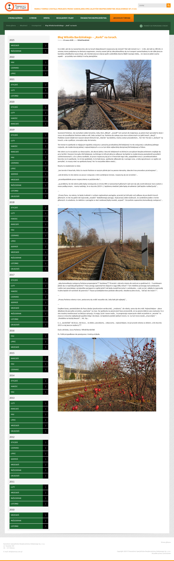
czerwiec (15, 68)
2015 (12, 353)
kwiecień (15, 124)
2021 (12, 79)
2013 (12, 398)
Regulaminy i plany (65, 18)
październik (16, 51)
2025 (12, 40)
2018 (12, 202)
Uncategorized (36, 25)
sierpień (14, 174)
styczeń (14, 85)
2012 (12, 437)
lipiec (13, 74)
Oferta (46, 18)
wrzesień (15, 46)
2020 (12, 102)
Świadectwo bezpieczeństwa (93, 18)
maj (12, 62)
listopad (14, 96)
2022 (12, 57)
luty (13, 90)
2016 (12, 331)
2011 (12, 482)
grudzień (15, 196)
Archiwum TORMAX (121, 18)
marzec (14, 118)
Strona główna (15, 18)
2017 (12, 275)
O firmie (33, 18)
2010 (12, 510)
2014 (12, 375)
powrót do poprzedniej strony (156, 26)
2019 (12, 130)
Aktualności (23, 25)
